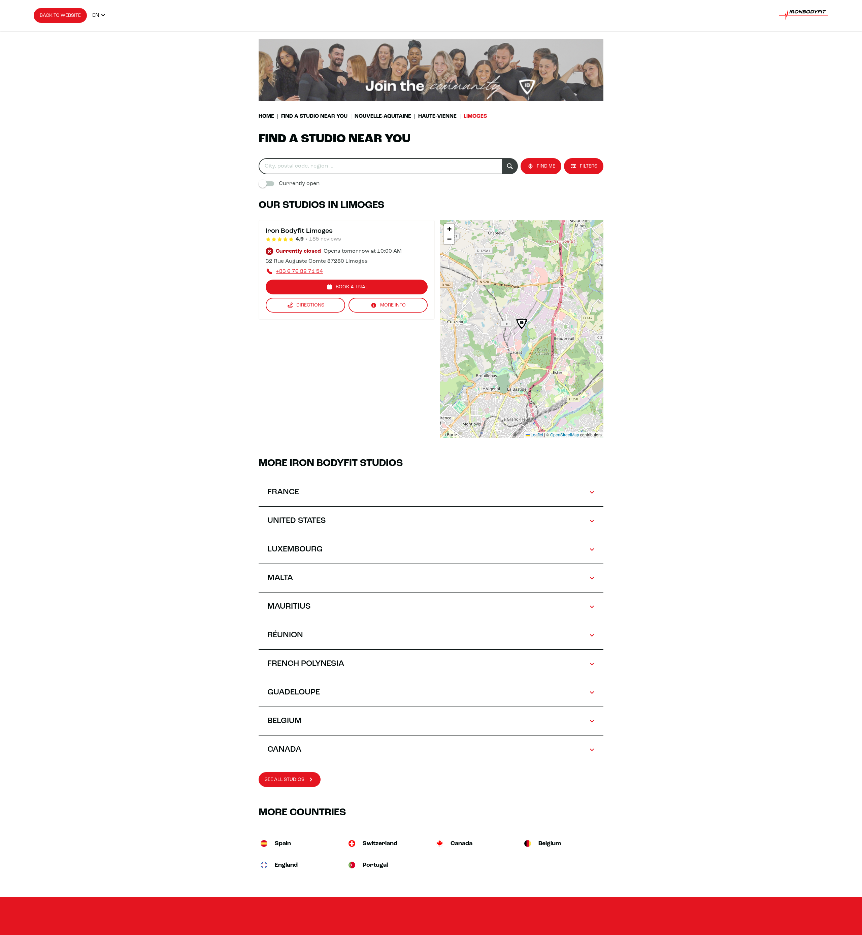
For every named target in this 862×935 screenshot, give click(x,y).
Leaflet (536, 434)
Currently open (299, 183)
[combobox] (380, 166)
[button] (521, 324)
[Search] (510, 166)
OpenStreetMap (564, 434)
